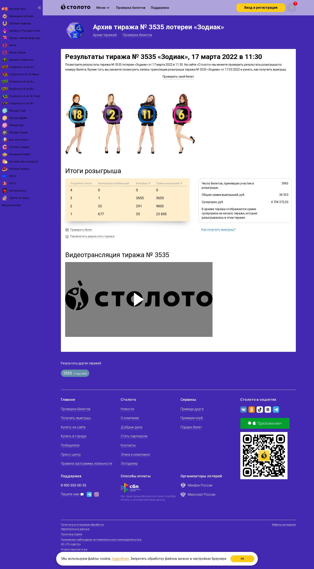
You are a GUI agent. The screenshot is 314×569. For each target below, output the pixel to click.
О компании (130, 418)
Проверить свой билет (178, 76)
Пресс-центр (71, 455)
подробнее (120, 559)
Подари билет (191, 427)
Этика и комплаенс (135, 455)
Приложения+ (269, 423)
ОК (243, 558)
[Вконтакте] (243, 409)
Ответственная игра (74, 549)
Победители (70, 445)
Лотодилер (129, 463)
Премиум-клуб (191, 418)
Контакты (128, 445)
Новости (127, 409)
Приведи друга (192, 409)
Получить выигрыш (76, 418)
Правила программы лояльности (86, 463)
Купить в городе (74, 436)
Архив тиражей (105, 35)
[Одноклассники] (251, 409)
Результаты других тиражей (81, 363)
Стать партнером (134, 436)
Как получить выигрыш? (218, 229)
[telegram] (276, 409)
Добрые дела (131, 427)
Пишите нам (70, 494)
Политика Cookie (71, 534)
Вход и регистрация (260, 8)
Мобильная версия (284, 524)
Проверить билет (81, 229)
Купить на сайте (73, 427)
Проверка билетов (137, 35)
